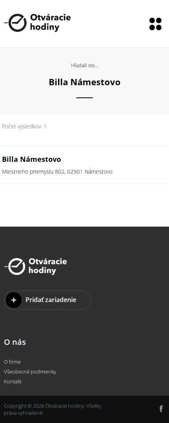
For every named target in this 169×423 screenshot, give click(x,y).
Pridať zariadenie (51, 299)
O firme (12, 361)
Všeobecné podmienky (30, 371)
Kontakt (13, 381)
